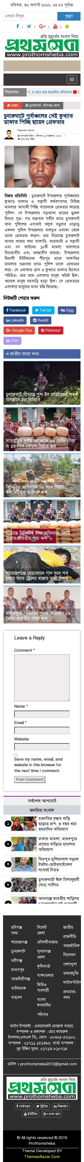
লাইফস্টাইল (72, 982)
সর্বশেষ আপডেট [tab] (42, 801)
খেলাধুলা (70, 964)
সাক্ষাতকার (45, 975)
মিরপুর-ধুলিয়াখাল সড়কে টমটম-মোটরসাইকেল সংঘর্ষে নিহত (58, 864)
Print (14, 340)
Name (21, 706)
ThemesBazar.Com (42, 1156)
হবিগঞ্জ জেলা (51, 105)
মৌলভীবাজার (47, 942)
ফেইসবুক (24, 1106)
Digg (69, 310)
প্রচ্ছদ (14, 105)
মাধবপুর (17, 969)
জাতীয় (68, 927)
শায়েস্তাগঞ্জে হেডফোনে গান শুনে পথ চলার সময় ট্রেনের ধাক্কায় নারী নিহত (37, 575)
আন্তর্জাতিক (71, 945)
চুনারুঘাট (35, 105)
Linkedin (17, 320)
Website (21, 739)
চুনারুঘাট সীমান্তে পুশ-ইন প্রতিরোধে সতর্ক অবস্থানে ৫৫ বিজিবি (42, 397)
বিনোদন (69, 954)
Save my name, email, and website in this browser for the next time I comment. (38, 765)
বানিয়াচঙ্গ (18, 988)
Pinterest (52, 330)
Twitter (45, 310)
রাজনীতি (69, 936)
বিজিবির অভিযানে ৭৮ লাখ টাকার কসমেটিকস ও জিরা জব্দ (35, 489)
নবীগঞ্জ (16, 960)
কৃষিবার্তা (43, 966)
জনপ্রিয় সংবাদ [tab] (42, 810)
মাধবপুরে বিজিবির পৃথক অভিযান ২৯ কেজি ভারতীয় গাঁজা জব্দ (38, 615)
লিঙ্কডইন (62, 1106)
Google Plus (21, 330)
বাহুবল (16, 997)
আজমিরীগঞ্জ (20, 978)
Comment (24, 650)
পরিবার (42, 1014)
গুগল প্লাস (54, 1114)
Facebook (17, 310)
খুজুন (69, 16)
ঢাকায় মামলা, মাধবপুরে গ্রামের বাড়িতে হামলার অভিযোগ (57, 844)
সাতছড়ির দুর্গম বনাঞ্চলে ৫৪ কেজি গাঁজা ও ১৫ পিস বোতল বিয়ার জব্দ (40, 443)
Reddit (43, 320)
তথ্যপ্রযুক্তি (71, 973)
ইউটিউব (32, 1114)
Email (20, 722)
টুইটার (43, 1106)
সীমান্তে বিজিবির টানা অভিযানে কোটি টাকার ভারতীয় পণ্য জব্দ (38, 535)
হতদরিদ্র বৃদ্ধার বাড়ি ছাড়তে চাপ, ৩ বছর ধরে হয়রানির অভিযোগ (57, 824)
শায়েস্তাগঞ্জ (19, 942)
